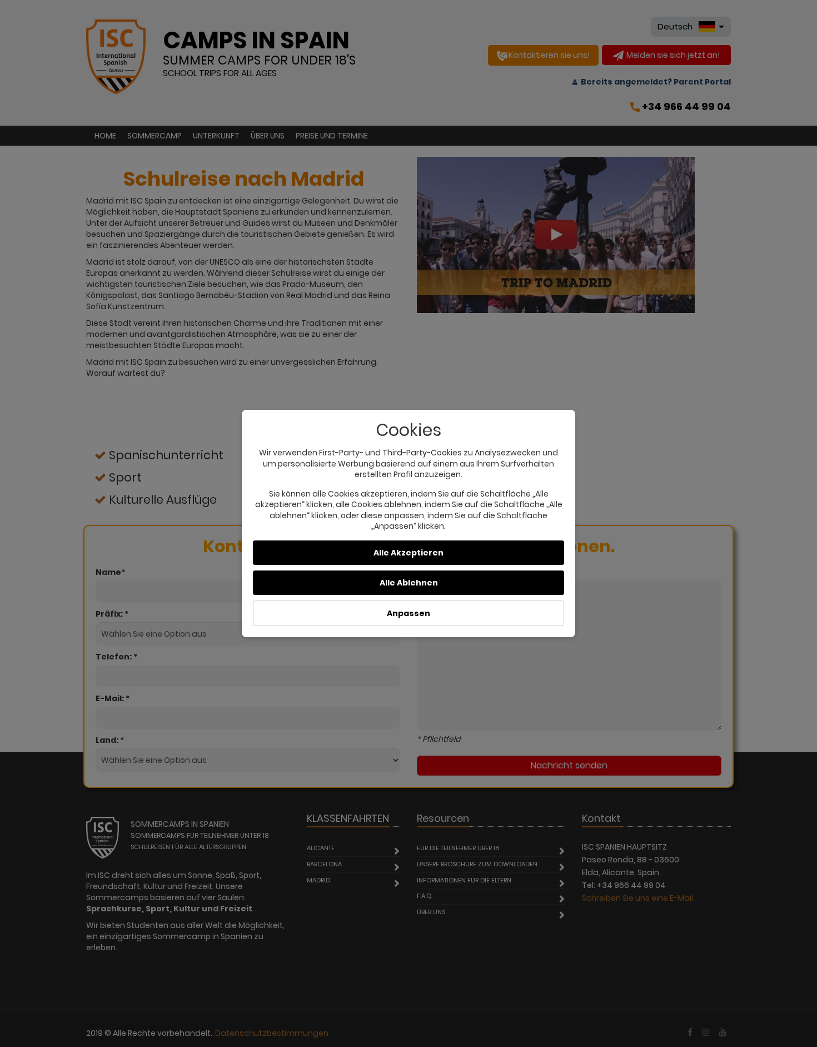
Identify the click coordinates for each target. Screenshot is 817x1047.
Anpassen (408, 613)
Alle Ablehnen (409, 582)
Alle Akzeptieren (408, 552)
